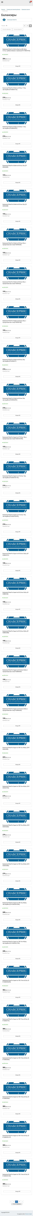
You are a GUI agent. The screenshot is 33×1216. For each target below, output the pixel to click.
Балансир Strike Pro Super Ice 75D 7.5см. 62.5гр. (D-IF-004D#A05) (16, 1058)
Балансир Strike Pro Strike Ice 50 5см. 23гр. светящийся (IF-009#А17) (14, 360)
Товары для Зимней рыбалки (13, 9)
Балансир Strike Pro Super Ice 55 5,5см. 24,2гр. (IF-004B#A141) (16, 554)
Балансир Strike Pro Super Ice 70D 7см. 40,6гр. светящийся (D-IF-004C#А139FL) (15, 903)
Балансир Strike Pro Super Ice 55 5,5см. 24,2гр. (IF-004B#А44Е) (16, 631)
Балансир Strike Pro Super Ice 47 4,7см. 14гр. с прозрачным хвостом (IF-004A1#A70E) (15, 438)
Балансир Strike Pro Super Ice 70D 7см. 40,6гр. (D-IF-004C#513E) (16, 787)
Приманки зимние (26, 9)
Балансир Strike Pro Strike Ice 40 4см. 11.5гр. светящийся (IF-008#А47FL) (14, 127)
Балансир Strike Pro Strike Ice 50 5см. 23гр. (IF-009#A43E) (15, 166)
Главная (3, 9)
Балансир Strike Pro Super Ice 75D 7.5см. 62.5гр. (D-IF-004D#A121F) (16, 1136)
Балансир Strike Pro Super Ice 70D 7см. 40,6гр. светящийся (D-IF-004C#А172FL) (15, 942)
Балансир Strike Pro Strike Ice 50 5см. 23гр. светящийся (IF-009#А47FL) (14, 399)
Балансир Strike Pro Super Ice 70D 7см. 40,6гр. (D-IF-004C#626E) (16, 826)
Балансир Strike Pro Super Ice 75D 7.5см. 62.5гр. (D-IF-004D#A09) (16, 1097)
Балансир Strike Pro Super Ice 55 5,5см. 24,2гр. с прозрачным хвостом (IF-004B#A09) (15, 709)
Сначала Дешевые (6, 29)
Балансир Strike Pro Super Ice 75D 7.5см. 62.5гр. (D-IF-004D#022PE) (16, 981)
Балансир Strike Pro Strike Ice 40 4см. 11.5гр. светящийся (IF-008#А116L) (14, 88)
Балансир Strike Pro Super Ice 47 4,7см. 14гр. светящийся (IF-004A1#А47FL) (14, 515)
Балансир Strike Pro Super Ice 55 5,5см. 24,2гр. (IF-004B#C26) (16, 593)
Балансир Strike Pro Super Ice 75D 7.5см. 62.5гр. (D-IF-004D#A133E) (16, 1175)
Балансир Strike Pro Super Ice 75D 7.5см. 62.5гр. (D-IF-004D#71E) (16, 1020)
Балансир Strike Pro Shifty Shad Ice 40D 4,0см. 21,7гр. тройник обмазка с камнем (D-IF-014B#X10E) (16, 50)
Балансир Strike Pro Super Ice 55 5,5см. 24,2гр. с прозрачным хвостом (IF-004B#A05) (15, 670)
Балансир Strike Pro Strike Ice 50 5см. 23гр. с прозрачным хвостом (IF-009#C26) (14, 282)
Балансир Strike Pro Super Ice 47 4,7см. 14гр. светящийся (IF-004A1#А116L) (14, 476)
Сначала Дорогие (18, 29)
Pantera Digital (28, 1214)
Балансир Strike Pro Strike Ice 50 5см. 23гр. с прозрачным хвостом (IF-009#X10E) (14, 321)
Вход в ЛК (18, 66)
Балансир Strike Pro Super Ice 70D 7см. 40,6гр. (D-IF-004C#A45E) (16, 864)
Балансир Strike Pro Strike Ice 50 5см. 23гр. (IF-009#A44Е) (15, 205)
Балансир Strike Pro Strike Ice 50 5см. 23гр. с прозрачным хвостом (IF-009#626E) (14, 243)
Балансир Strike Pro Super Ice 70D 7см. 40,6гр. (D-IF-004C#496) (16, 748)
